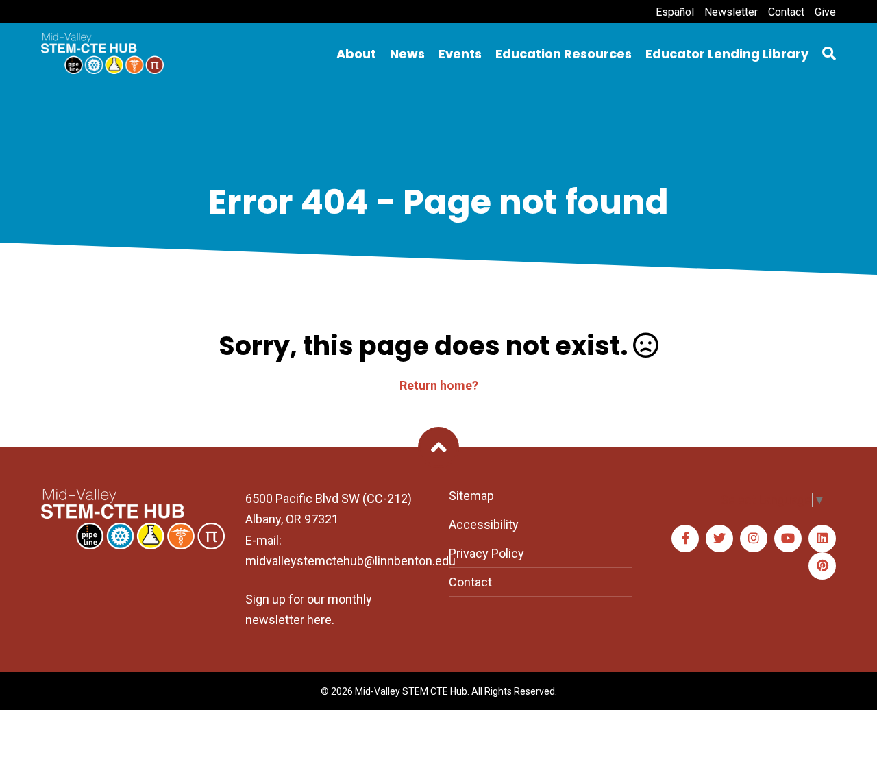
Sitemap (471, 496)
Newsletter (731, 11)
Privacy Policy (486, 553)
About (356, 53)
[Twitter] (719, 538)
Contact (786, 11)
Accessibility (484, 524)
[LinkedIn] (822, 538)
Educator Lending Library (726, 53)
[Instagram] (753, 538)
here (319, 620)
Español (675, 11)
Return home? (438, 385)
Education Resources (563, 53)
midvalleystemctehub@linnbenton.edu (350, 561)
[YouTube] (788, 538)
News (407, 53)
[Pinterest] (822, 566)
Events (460, 53)
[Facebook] (685, 538)
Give (825, 11)
